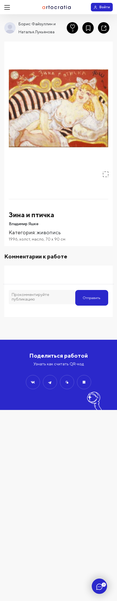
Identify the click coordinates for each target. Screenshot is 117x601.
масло (38, 239)
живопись (49, 232)
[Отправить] (33, 382)
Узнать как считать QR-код (59, 364)
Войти (104, 7)
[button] (58, 108)
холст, (25, 239)
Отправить (92, 298)
